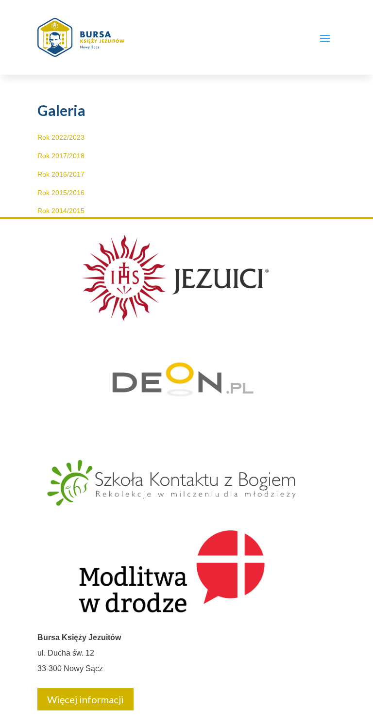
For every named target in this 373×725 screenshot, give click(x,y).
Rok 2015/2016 (61, 193)
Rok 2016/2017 (61, 174)
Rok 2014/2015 (61, 210)
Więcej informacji (85, 699)
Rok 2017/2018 (61, 156)
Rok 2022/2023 (61, 137)
